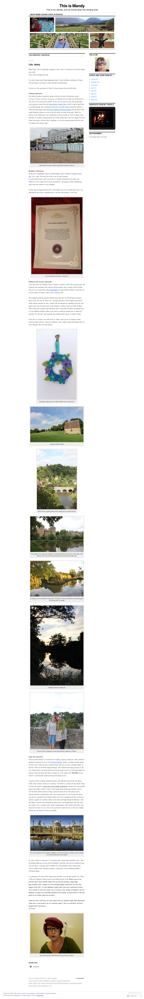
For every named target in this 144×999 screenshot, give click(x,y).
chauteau (59, 981)
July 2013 (93, 88)
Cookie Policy (40, 995)
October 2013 (94, 79)
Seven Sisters (33, 986)
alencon (36, 981)
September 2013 (95, 82)
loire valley (49, 983)
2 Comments (80, 978)
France (35, 983)
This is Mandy (72, 5)
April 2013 (94, 97)
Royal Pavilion (57, 762)
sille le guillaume (42, 986)
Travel (49, 978)
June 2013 (94, 91)
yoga (50, 986)
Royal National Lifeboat (61, 983)
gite (39, 983)
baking (41, 981)
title (30, 176)
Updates (54, 978)
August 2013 (94, 85)
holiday (43, 983)
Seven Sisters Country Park (57, 104)
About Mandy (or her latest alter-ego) (46, 14)
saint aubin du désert (75, 983)
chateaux (53, 981)
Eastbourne (66, 981)
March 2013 (94, 99)
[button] (97, 122)
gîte (45, 298)
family (31, 983)
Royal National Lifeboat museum (60, 109)
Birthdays (47, 981)
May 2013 (94, 94)
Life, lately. (34, 64)
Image (31, 61)
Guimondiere (54, 290)
